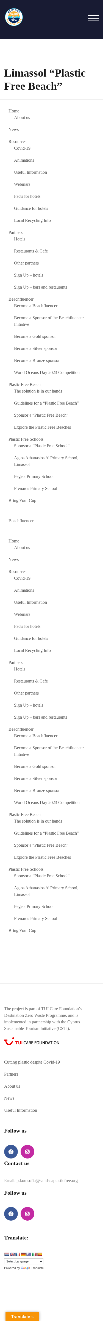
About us (22, 117)
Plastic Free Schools (26, 439)
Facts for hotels (27, 196)
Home (14, 111)
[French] (17, 1254)
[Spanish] (39, 1254)
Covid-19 (22, 148)
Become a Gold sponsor (35, 336)
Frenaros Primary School (35, 488)
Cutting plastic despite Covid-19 (32, 1062)
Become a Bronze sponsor (37, 360)
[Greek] (28, 1254)
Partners (16, 232)
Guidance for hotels (31, 208)
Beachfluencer (21, 299)
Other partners (26, 263)
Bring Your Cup (22, 500)
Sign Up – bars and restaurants (40, 287)
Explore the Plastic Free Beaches (42, 427)
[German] (23, 1254)
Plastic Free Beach (25, 384)
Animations (24, 160)
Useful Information (30, 172)
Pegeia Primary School (34, 476)
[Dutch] (6, 1254)
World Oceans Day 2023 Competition (47, 372)
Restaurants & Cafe (31, 251)
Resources (17, 141)
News (14, 129)
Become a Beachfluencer (35, 305)
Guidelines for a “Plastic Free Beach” (46, 403)
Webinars (22, 184)
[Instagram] (27, 1152)
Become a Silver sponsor (35, 348)
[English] (12, 1254)
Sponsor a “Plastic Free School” (41, 445)
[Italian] (34, 1254)
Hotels (19, 239)
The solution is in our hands (38, 391)
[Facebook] (11, 1152)
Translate (37, 1268)
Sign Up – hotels (28, 275)
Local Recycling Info (32, 220)
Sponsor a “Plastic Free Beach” (41, 415)
